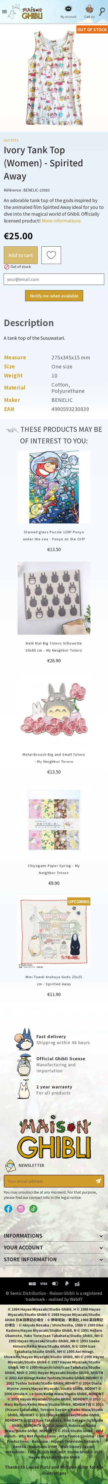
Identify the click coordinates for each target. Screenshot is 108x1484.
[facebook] (8, 1209)
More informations (61, 220)
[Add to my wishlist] (51, 255)
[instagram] (20, 1209)
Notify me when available (54, 296)
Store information (30, 1259)
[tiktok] (33, 1209)
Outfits (11, 140)
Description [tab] (29, 322)
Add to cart (21, 255)
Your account (23, 1247)
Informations (23, 1235)
